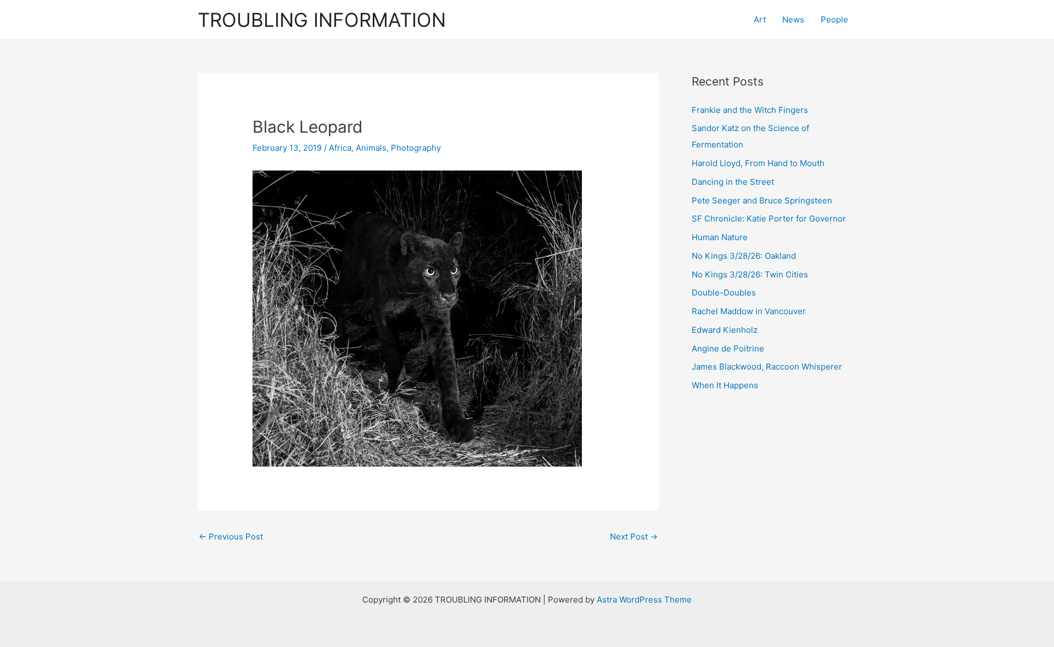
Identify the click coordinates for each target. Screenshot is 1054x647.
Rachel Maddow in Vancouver (749, 311)
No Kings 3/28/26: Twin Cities (750, 274)
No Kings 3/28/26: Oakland (744, 256)
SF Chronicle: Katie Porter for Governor (769, 218)
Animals (371, 148)
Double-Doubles (724, 292)
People (834, 19)
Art (760, 19)
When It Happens (725, 385)
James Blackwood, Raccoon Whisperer (767, 366)
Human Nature (720, 237)
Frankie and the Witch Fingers (750, 110)
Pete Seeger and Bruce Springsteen (762, 200)
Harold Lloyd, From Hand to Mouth (758, 163)
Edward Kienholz (725, 330)
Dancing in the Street (733, 182)
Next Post (634, 536)
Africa (340, 148)
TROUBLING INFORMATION (322, 19)
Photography (416, 148)
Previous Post (231, 536)
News (793, 19)
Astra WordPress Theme (644, 599)
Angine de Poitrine (728, 348)
